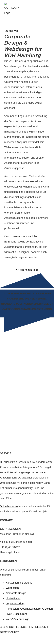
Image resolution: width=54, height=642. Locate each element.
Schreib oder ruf (9, 506)
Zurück (9, 30)
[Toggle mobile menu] (47, 8)
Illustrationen (13, 598)
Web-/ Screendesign (17, 619)
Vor (16, 30)
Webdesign (12, 587)
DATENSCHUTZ (9, 632)
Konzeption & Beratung (19, 582)
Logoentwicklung (15, 603)
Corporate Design (16, 593)
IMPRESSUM (38, 627)
